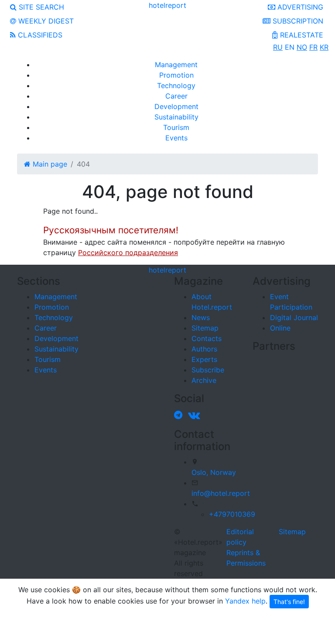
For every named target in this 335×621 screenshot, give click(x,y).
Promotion (176, 75)
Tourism (176, 127)
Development (176, 106)
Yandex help (245, 601)
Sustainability (176, 117)
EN (289, 47)
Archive (203, 380)
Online (280, 328)
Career (176, 96)
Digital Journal (294, 317)
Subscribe (207, 369)
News (200, 317)
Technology (176, 85)
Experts (204, 359)
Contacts (206, 338)
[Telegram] (180, 414)
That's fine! (289, 601)
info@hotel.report (220, 493)
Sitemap (205, 328)
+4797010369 (232, 514)
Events (176, 137)
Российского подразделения (128, 252)
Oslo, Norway (213, 472)
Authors (204, 349)
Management (176, 64)
